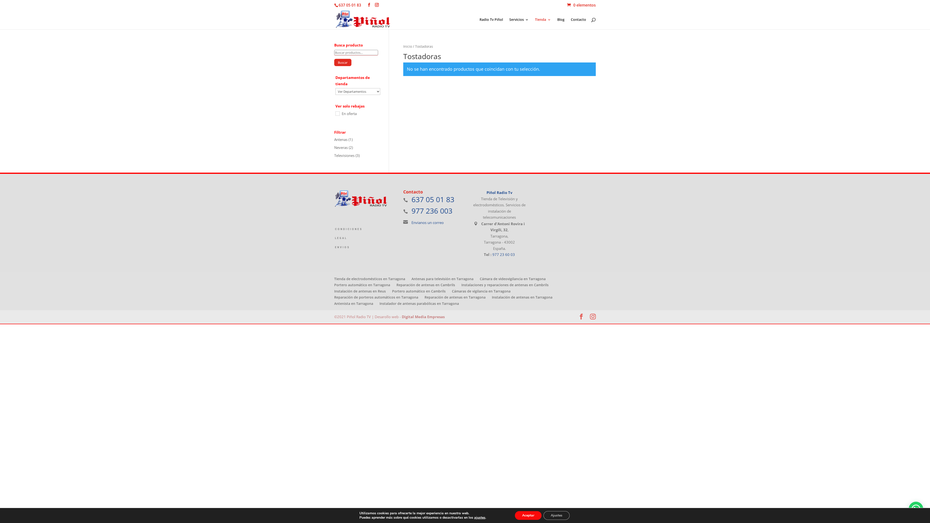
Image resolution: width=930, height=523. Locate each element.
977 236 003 (431, 211)
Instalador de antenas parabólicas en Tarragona (419, 303)
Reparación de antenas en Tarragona (455, 297)
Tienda (540, 20)
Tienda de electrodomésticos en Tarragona (369, 279)
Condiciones (349, 229)
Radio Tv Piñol (491, 20)
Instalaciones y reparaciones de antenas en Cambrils (505, 285)
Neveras (341, 147)
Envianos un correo (427, 222)
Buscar (343, 62)
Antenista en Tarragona (353, 303)
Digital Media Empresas (423, 316)
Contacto (578, 20)
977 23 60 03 (503, 254)
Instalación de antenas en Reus (360, 291)
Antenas (341, 139)
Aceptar (528, 515)
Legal (341, 238)
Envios (342, 247)
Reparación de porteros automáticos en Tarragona (376, 297)
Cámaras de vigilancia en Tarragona (481, 291)
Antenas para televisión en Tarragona (442, 279)
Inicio (407, 46)
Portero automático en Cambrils (419, 291)
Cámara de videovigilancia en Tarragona (513, 279)
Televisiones (344, 155)
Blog (561, 20)
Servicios (516, 20)
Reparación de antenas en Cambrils (425, 285)
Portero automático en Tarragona (362, 285)
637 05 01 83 (350, 5)
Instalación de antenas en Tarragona (522, 297)
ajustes (479, 517)
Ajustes (556, 515)
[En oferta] (337, 113)
